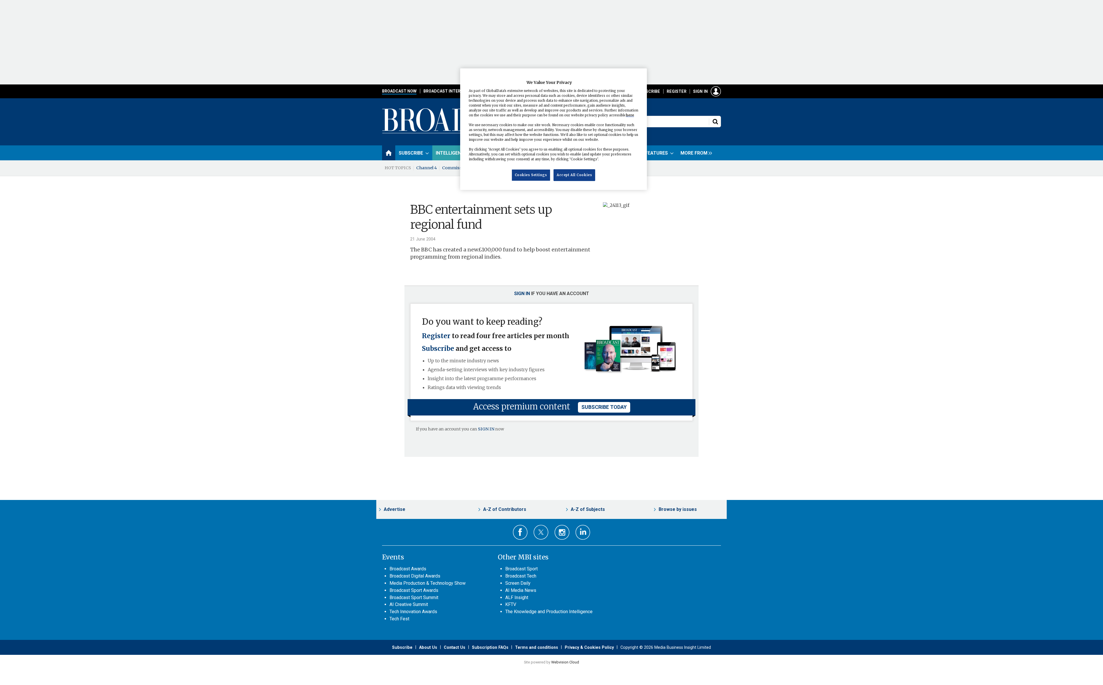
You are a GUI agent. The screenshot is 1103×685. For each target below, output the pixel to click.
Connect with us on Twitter (541, 532)
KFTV (510, 604)
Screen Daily (518, 583)
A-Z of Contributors (504, 509)
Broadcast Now (399, 91)
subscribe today (604, 407)
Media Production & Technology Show (427, 583)
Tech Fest (399, 618)
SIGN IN (486, 429)
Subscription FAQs (490, 647)
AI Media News (520, 590)
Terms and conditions (536, 647)
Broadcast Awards (407, 569)
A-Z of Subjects (588, 509)
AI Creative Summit (408, 604)
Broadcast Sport (521, 569)
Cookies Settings (531, 175)
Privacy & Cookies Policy (589, 647)
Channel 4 (426, 167)
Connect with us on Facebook (520, 532)
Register (677, 91)
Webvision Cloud (565, 662)
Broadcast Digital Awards (414, 576)
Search (715, 121)
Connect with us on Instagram (562, 532)
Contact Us (454, 647)
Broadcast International (451, 91)
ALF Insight (516, 597)
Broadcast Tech (520, 576)
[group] (695, 152)
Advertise (394, 509)
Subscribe (649, 91)
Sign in (700, 91)
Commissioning (458, 167)
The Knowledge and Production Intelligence (549, 611)
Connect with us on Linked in (583, 532)
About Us (428, 647)
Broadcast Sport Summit (413, 597)
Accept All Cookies (574, 175)
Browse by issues (678, 509)
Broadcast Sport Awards (413, 590)
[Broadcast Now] (460, 132)
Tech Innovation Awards (413, 611)
